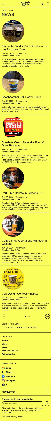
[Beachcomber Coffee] (25, 4)
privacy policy (17, 417)
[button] (42, 4)
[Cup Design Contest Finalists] (13, 278)
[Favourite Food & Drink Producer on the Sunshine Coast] (13, 31)
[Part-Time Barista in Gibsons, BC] (13, 178)
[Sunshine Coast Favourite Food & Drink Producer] (13, 127)
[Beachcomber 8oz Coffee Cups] (13, 82)
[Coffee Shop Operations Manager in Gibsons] (13, 225)
